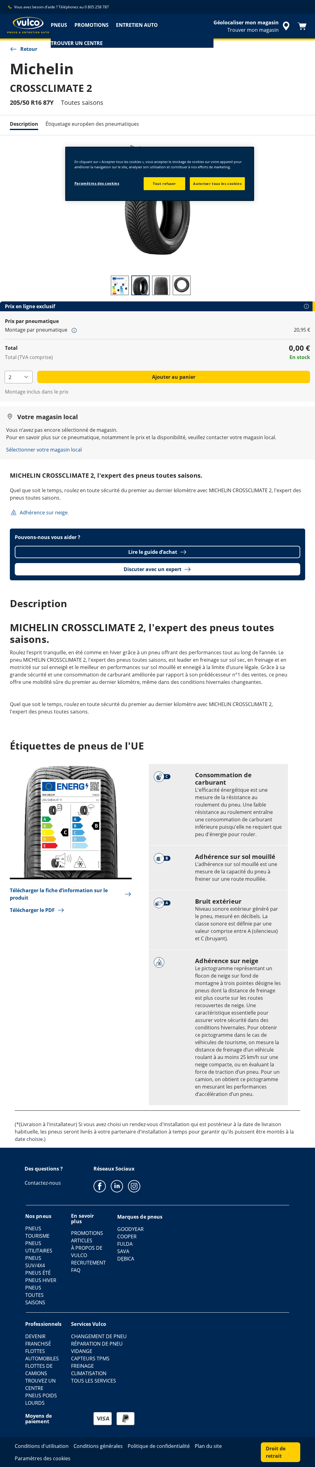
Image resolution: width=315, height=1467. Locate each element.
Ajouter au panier (173, 377)
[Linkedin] (117, 1186)
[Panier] (302, 26)
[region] (159, 174)
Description (24, 124)
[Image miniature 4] (182, 285)
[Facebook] (100, 1186)
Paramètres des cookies (96, 183)
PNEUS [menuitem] (59, 25)
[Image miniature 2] (140, 285)
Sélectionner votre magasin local (44, 449)
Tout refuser (164, 183)
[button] (74, 330)
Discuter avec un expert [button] (152, 569)
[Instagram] (134, 1186)
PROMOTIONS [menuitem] (91, 25)
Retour (28, 49)
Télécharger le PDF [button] (32, 910)
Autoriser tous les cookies (217, 183)
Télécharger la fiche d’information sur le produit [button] (59, 894)
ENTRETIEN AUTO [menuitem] (137, 25)
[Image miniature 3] (161, 285)
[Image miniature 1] (120, 285)
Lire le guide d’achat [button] (152, 552)
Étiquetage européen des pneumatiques (92, 124)
